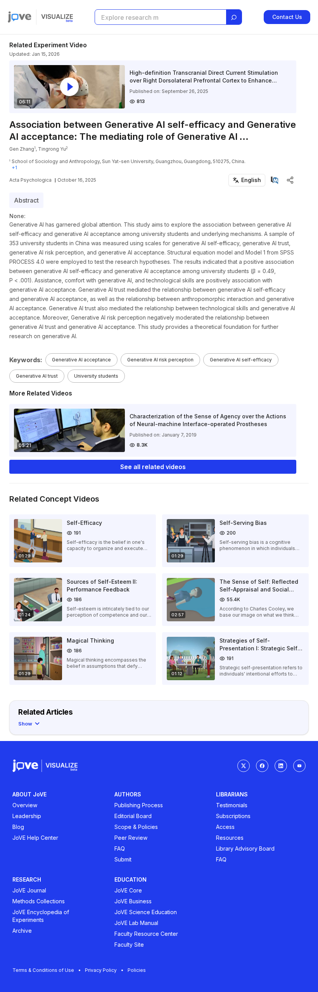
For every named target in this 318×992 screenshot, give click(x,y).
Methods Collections (38, 901)
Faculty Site (129, 944)
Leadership (26, 816)
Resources (230, 837)
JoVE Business (133, 901)
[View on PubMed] (274, 180)
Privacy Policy (101, 970)
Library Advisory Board (245, 848)
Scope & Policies (136, 827)
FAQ (119, 848)
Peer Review (130, 837)
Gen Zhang (21, 149)
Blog (18, 827)
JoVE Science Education (145, 912)
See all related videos (153, 467)
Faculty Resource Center (146, 933)
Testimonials (231, 805)
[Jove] (19, 17)
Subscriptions (233, 816)
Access (225, 827)
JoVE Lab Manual (136, 923)
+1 (14, 167)
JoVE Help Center (35, 837)
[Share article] (290, 180)
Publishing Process (138, 805)
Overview (24, 805)
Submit (122, 859)
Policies (137, 970)
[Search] (234, 17)
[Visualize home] (57, 17)
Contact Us (287, 17)
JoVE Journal (29, 890)
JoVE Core (128, 890)
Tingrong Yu (52, 149)
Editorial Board (133, 816)
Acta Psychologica (30, 180)
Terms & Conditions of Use (43, 970)
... (244, 136)
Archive (22, 930)
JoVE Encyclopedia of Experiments (40, 916)
